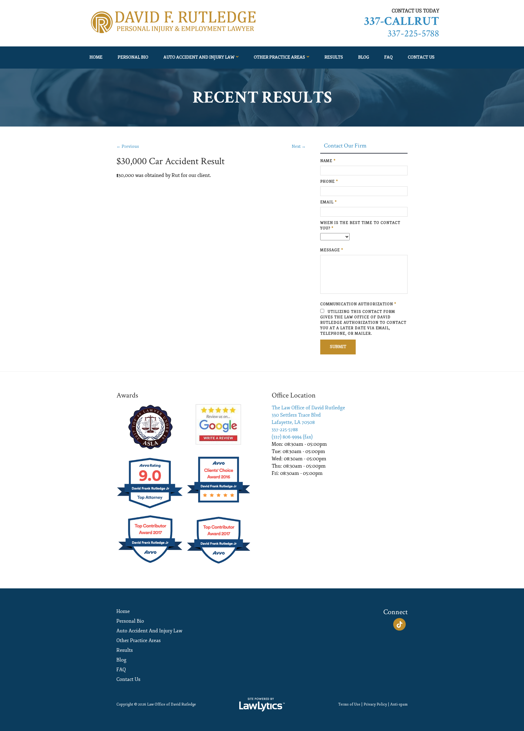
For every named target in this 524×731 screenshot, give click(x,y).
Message (331, 250)
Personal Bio (133, 57)
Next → (299, 146)
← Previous (127, 146)
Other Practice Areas (279, 57)
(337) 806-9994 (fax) (292, 437)
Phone (329, 181)
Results (333, 57)
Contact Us (421, 57)
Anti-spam (399, 704)
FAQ (388, 57)
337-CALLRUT (401, 21)
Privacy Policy (375, 704)
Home (95, 57)
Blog (363, 57)
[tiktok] (399, 624)
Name (328, 161)
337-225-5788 (413, 33)
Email (328, 202)
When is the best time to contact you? (360, 226)
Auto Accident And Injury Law (198, 57)
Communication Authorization (358, 304)
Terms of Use (349, 704)
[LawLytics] (262, 705)
